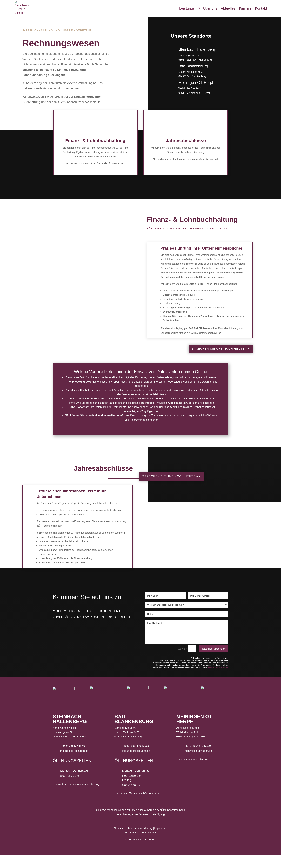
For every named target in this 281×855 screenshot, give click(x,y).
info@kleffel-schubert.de (74, 750)
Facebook (151, 832)
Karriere (245, 8)
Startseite (119, 828)
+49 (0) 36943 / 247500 (197, 745)
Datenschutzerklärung (218, 667)
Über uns (210, 8)
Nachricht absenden (213, 648)
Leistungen (187, 8)
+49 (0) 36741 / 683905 (135, 745)
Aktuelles (228, 8)
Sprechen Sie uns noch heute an (221, 348)
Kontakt (261, 8)
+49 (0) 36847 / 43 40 (72, 745)
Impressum (160, 828)
